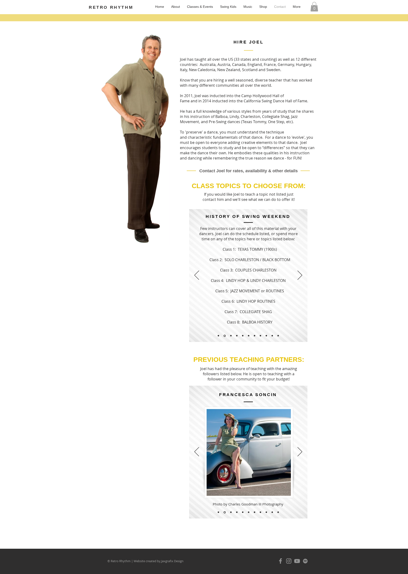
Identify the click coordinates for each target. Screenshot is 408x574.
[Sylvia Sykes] (266, 512)
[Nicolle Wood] (260, 512)
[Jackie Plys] (242, 512)
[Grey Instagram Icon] (288, 561)
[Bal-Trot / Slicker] (266, 336)
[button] (314, 7)
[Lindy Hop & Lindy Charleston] (248, 336)
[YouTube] (297, 561)
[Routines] (272, 336)
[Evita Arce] (218, 512)
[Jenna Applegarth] (248, 512)
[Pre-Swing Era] (231, 336)
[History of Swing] (224, 336)
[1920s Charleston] (237, 336)
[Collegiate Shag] (242, 336)
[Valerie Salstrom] (278, 512)
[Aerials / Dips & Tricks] (278, 336)
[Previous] (196, 276)
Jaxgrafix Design (172, 561)
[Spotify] (305, 561)
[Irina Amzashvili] (237, 512)
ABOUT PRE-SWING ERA (232, 317)
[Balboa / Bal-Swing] (254, 336)
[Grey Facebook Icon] (280, 561)
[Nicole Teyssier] (254, 512)
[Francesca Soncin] (224, 512)
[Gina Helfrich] (231, 512)
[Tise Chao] (272, 512)
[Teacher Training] (218, 336)
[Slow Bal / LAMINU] (260, 336)
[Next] (300, 276)
